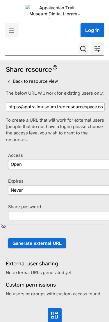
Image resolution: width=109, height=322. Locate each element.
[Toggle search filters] (97, 48)
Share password (24, 207)
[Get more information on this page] (55, 67)
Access (15, 155)
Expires (16, 181)
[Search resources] (83, 49)
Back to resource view (35, 81)
